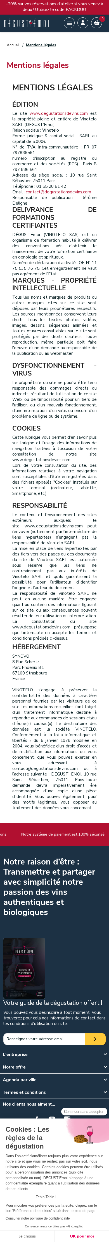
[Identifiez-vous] (83, 23)
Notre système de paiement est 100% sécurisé (61, 834)
